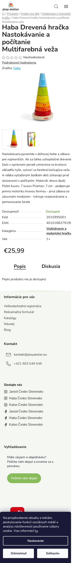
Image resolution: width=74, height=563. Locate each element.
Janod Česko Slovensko (26, 391)
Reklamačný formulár (19, 312)
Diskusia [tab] (51, 266)
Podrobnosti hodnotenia (19, 62)
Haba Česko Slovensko (25, 398)
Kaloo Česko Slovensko (26, 404)
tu (36, 531)
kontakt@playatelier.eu (30, 354)
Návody (9, 324)
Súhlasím (52, 553)
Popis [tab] (20, 266)
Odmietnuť (18, 553)
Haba (17, 68)
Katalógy (10, 318)
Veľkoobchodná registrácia (22, 306)
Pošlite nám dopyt (24, 478)
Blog (7, 330)
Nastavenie (35, 541)
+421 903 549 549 (28, 363)
